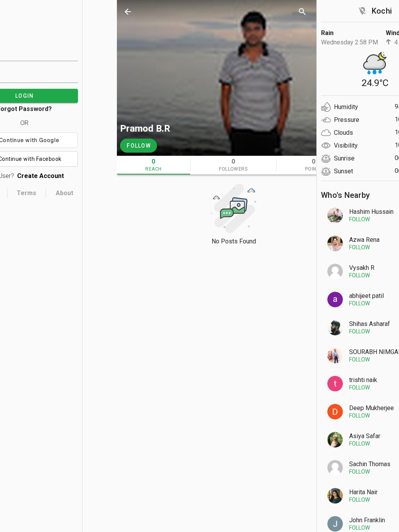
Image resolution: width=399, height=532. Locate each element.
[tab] (153, 165)
